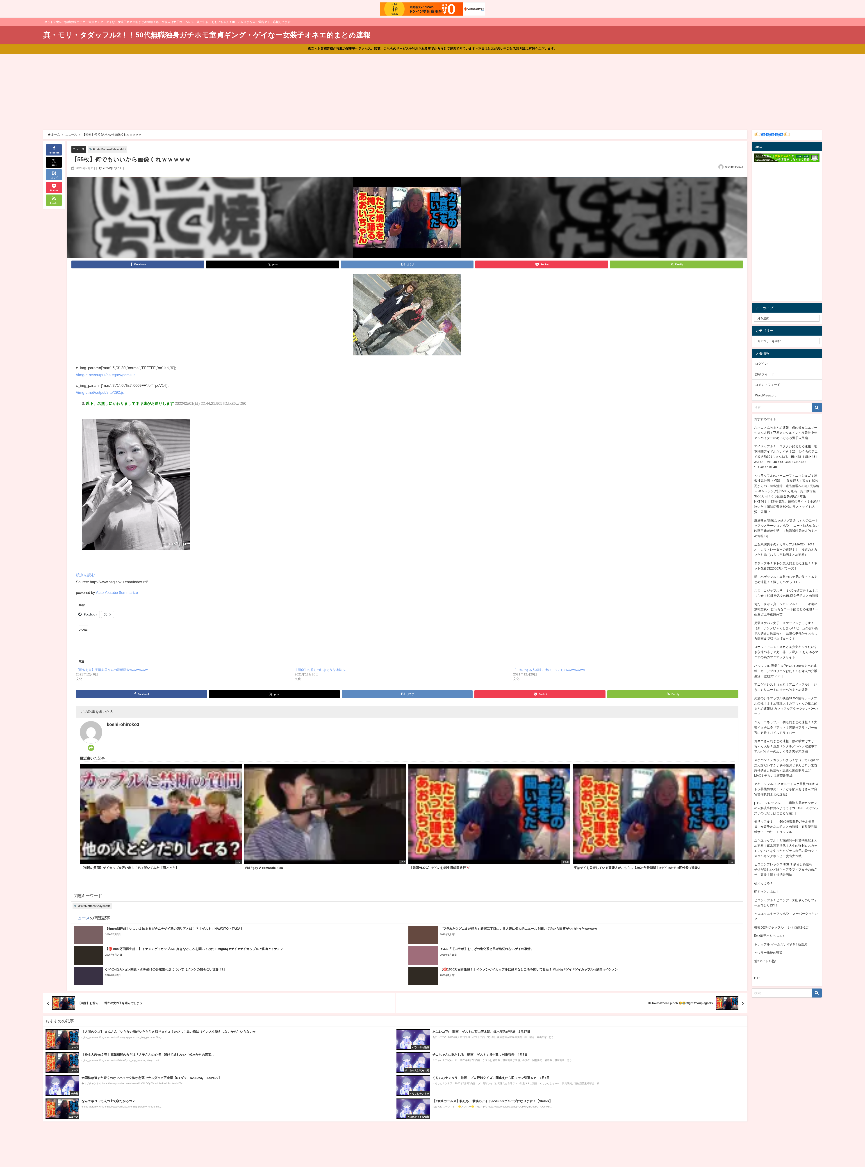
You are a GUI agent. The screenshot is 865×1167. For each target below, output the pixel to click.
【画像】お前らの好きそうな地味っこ (321, 669)
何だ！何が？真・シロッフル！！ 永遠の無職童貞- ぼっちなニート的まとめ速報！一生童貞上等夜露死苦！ (786, 609)
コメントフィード (767, 384)
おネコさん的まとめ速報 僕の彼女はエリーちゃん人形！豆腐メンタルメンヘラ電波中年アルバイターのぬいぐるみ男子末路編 (785, 432)
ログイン (761, 363)
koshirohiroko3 (734, 166)
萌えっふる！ (763, 883)
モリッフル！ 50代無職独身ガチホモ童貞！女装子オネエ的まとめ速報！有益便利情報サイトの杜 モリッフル (785, 826)
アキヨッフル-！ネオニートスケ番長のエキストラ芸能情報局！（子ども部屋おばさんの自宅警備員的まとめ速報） (786, 789)
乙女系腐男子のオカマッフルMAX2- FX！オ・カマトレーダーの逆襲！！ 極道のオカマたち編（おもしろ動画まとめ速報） (785, 549)
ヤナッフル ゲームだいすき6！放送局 (780, 944)
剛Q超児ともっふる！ (769, 935)
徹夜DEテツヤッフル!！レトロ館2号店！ (783, 927)
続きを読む (85, 575)
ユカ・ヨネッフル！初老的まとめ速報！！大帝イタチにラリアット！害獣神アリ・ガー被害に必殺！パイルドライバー (785, 727)
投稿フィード (764, 374)
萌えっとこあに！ (766, 891)
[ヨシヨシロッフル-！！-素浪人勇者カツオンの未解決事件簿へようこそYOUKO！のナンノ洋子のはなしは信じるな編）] (786, 808)
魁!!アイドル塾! (765, 961)
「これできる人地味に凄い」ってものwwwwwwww (549, 669)
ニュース (78, 149)
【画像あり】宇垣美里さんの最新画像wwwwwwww (112, 669)
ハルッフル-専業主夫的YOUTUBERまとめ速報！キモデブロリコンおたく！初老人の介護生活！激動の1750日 (785, 671)
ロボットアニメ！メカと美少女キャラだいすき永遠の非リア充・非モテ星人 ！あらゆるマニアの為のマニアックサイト (786, 652)
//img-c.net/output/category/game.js (106, 375)
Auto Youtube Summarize (117, 592)
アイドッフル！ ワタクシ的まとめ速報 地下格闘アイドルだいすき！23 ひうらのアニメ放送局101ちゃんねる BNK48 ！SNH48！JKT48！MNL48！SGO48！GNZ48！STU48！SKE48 (786, 457)
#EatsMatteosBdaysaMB (109, 149)
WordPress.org (765, 395)
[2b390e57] (407, 316)
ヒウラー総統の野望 (768, 952)
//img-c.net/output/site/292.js (100, 392)
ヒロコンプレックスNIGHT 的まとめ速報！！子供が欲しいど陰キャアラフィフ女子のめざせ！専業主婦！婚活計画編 (786, 869)
